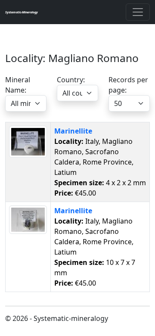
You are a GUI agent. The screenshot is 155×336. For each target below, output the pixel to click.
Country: (71, 79)
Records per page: (128, 85)
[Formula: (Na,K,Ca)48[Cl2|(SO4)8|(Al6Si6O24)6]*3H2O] (28, 141)
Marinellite (73, 131)
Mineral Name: (17, 85)
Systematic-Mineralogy (21, 12)
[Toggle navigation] (138, 12)
